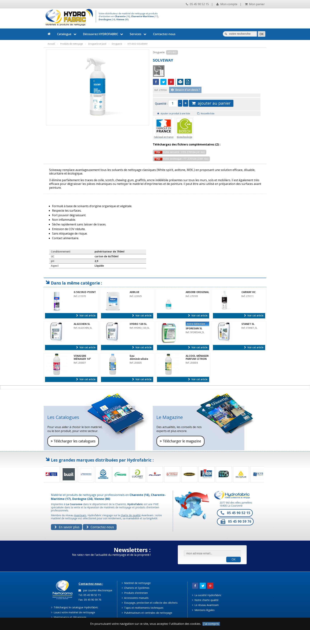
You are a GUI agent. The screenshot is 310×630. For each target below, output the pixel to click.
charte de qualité (131, 515)
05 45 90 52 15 (199, 4)
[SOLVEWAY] (97, 85)
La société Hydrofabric (207, 595)
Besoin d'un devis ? (187, 90)
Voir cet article (87, 315)
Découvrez (100, 34)
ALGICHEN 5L (82, 324)
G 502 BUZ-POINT (85, 292)
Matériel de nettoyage (137, 583)
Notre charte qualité (206, 600)
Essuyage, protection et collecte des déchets (150, 602)
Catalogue (64, 34)
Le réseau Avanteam (206, 605)
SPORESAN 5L (194, 328)
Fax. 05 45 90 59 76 (89, 599)
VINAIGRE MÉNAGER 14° (82, 357)
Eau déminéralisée (139, 357)
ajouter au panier (213, 103)
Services (135, 34)
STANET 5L (248, 324)
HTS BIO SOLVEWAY (138, 43)
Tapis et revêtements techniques (143, 607)
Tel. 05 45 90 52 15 (89, 595)
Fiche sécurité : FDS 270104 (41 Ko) (183, 152)
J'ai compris (211, 624)
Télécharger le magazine (180, 441)
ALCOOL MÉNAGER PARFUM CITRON (197, 357)
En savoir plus (68, 527)
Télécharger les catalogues (73, 441)
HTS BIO (172, 52)
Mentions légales (204, 610)
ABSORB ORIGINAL (197, 292)
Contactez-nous (164, 34)
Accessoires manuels (136, 598)
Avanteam (80, 515)
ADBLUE (134, 292)
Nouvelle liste (207, 113)
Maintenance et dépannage (69, 617)
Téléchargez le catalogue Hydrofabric (75, 607)
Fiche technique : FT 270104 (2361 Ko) (185, 158)
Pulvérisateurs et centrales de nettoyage (147, 612)
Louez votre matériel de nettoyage (74, 612)
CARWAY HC (248, 292)
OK (234, 559)
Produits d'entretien (135, 593)
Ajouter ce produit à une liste (175, 113)
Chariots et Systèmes (136, 588)
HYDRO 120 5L (138, 324)
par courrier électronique (97, 590)
